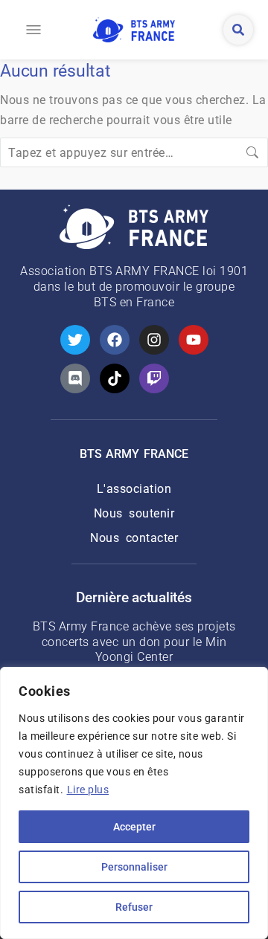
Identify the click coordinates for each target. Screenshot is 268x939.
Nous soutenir (134, 513)
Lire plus (88, 790)
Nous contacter (134, 538)
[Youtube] (193, 340)
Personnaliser (134, 867)
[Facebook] (115, 340)
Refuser (134, 907)
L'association (134, 489)
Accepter (134, 827)
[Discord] (75, 378)
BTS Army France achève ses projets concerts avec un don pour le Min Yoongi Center (134, 642)
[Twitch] (154, 378)
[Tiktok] (115, 378)
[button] (33, 30)
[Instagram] (154, 340)
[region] (134, 803)
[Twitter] (75, 340)
